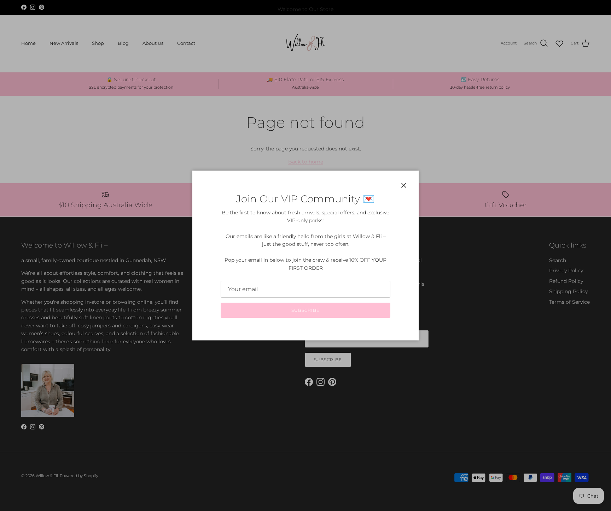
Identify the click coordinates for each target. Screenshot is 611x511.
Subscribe (305, 310)
